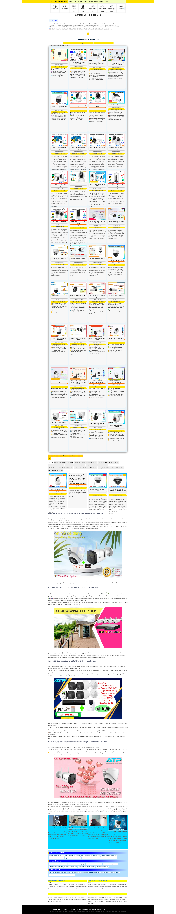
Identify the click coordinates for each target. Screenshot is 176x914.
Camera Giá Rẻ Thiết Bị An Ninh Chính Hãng (59, 45)
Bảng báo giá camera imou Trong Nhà (91, 858)
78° (76, 43)
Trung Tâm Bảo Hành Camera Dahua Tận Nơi (97, 465)
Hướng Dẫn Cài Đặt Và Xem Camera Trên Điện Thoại (111, 468)
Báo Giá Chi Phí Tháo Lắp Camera (98, 880)
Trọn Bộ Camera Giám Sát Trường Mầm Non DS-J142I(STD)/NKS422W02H (116, 63)
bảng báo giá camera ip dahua (56, 858)
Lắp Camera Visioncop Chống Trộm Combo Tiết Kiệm (62, 875)
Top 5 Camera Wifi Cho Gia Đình (73, 858)
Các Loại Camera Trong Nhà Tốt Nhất (99, 894)
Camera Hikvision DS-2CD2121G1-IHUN (97, 490)
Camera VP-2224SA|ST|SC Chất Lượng (63, 462)
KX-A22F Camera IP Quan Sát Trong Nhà (59, 259)
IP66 (112, 43)
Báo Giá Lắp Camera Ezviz (55, 894)
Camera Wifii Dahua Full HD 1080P (94, 864)
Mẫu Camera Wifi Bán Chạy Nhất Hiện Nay (118, 832)
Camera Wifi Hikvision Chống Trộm (76, 864)
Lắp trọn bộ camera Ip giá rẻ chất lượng (93, 872)
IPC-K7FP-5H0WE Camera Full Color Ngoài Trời (59, 339)
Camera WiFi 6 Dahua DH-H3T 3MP (58, 489)
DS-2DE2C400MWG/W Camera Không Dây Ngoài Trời (116, 381)
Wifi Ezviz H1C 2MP (59, 62)
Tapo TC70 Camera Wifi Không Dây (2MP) (97, 105)
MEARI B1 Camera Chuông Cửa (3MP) (78, 222)
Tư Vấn (106, 1)
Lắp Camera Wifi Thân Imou (70, 866)
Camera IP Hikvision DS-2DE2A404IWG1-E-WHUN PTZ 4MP (118, 490)
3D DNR (101, 43)
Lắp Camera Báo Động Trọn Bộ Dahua (58, 872)
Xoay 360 (96, 43)
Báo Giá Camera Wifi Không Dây (56, 880)
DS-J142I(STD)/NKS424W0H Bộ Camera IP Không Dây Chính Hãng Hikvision (78, 382)
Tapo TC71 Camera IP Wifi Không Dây (78, 105)
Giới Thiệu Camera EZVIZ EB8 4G (78, 828)
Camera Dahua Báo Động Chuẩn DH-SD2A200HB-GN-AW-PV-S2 (98, 828)
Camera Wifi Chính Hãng (88, 15)
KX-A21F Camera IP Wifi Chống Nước (78, 259)
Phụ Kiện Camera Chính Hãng (96, 1)
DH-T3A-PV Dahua (78, 422)
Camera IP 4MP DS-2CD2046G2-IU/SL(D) (75, 465)
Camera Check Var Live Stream (109, 858)
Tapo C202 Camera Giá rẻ (78, 183)
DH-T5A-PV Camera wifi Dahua (59, 422)
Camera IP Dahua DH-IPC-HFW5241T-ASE (108, 462)
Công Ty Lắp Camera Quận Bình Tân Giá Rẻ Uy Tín (60, 468)
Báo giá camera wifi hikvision (72, 855)
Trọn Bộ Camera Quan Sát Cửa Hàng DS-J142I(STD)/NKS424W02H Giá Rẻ (97, 63)
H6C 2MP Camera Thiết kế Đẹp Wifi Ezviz (59, 381)
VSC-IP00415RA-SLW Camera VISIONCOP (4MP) (78, 63)
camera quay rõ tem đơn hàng (109, 855)
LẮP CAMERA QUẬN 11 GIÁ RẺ (59, 1)
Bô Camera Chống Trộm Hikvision (112, 872)
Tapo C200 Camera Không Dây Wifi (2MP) (97, 185)
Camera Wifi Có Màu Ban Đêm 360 (86, 866)
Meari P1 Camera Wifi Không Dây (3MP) (116, 185)
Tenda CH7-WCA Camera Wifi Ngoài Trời (59, 107)
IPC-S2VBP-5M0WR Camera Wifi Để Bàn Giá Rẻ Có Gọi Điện (78, 296)
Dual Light (72, 43)
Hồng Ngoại (81, 43)
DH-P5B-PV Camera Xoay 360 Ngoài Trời (116, 426)
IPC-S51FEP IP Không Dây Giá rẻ (116, 260)
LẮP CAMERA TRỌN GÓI (83, 1)
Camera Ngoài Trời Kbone (102, 866)
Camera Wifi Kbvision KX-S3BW (55, 465)
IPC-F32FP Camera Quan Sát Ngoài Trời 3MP (97, 339)
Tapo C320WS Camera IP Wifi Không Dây (78, 148)
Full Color (88, 43)
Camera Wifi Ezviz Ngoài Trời (56, 866)
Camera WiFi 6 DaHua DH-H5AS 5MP (78, 483)
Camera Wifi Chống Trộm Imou (110, 864)
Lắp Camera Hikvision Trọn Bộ (75, 872)
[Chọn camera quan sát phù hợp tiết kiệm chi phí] (125, 8)
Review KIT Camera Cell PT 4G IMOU (58, 828)
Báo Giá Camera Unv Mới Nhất (55, 470)
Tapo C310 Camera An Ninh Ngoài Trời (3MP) (97, 148)
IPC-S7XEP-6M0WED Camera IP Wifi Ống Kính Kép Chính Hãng (97, 259)
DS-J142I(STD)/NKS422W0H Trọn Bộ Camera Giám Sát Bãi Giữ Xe (97, 381)
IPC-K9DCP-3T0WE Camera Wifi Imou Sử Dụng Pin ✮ (116, 296)
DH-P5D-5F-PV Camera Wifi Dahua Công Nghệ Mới (97, 424)
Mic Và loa (66, 43)
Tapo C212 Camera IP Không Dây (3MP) (116, 148)
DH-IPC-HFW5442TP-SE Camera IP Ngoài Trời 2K (85, 462)
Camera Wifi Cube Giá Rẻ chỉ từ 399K (58, 864)
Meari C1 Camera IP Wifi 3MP (59, 221)
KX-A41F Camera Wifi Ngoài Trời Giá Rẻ (116, 222)
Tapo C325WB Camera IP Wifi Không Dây (59, 148)
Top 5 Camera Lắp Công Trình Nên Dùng (90, 855)
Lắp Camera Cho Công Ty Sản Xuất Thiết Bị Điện (85, 468)
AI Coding (107, 43)
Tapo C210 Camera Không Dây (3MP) (59, 185)
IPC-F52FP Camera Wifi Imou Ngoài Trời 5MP (78, 339)
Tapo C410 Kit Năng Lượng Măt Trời (116, 104)
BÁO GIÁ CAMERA (73, 1)
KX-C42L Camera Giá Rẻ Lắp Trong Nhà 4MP (97, 222)
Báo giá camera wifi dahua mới (56, 855)
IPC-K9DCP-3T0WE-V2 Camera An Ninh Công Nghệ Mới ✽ (97, 296)
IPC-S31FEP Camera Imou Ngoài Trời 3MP (59, 296)
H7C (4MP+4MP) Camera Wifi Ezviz (116, 338)
